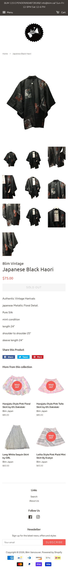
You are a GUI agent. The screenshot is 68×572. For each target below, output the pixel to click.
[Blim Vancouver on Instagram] (38, 517)
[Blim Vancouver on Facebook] (30, 517)
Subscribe (54, 542)
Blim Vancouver (33, 552)
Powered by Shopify (52, 552)
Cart (63, 12)
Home (5, 53)
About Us (34, 500)
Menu (9, 12)
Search (34, 496)
